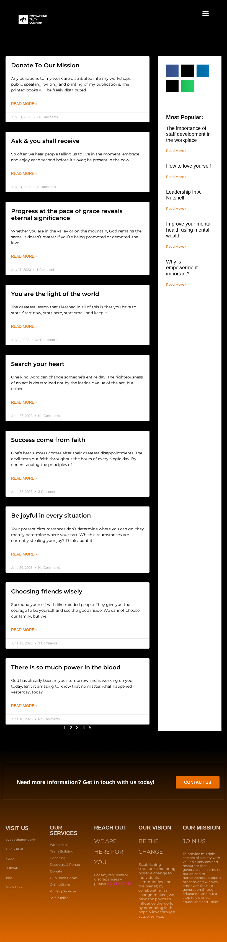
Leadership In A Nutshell (183, 195)
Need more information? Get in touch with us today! (86, 782)
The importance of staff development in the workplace (188, 134)
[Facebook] (9, 903)
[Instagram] (23, 903)
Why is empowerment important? (182, 268)
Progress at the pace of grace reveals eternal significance (67, 214)
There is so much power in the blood (65, 667)
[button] (205, 13)
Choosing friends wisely (46, 591)
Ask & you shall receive (45, 140)
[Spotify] (31, 903)
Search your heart (38, 363)
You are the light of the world (55, 293)
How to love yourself (188, 166)
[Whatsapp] (38, 903)
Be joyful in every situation (51, 515)
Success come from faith (48, 439)
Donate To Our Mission (45, 65)
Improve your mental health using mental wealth (188, 230)
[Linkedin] (16, 903)
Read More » (24, 103)
